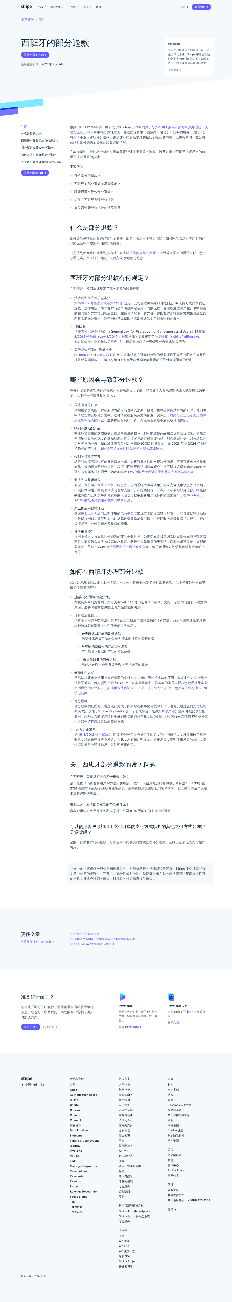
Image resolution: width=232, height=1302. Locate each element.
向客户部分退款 (173, 711)
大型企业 (124, 1084)
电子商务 (124, 1105)
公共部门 (124, 1191)
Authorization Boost (83, 1094)
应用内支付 (126, 1125)
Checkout (76, 1110)
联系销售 (200, 7)
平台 (121, 1140)
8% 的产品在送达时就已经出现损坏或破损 (132, 448)
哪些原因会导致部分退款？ (38, 147)
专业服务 (124, 1186)
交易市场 (124, 1130)
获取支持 (173, 1190)
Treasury (76, 1212)
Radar (74, 1186)
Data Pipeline (79, 1130)
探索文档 (173, 1022)
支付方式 (116, 258)
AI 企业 (123, 1151)
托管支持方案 (176, 1195)
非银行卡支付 (161, 688)
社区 (170, 1100)
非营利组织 (126, 1181)
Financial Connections (84, 1140)
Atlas (73, 1089)
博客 (170, 1094)
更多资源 (27, 19)
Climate (75, 1115)
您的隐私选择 (176, 1135)
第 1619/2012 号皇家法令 (92, 734)
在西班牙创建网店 (94, 513)
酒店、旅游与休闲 (130, 1166)
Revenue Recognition (84, 1191)
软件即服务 (126, 1145)
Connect (75, 1120)
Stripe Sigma (78, 1196)
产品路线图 (175, 1155)
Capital (74, 1105)
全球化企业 (126, 1120)
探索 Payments (129, 1026)
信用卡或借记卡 (122, 688)
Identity (75, 1145)
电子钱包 (188, 688)
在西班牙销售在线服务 (110, 485)
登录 (183, 7)
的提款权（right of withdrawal (177, 336)
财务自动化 (126, 1115)
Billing (74, 1100)
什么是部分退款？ (32, 133)
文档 (121, 1236)
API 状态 (124, 1246)
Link (73, 1161)
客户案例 (173, 1089)
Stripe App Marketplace (134, 1211)
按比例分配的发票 (142, 253)
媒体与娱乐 (126, 1176)
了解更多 (173, 69)
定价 (98, 6)
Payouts (75, 1181)
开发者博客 (126, 1266)
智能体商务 (126, 1094)
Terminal (76, 1207)
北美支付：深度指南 (86, 934)
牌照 (170, 1120)
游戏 (121, 1161)
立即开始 (29, 1026)
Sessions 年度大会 (180, 1105)
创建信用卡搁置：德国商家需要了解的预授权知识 (104, 939)
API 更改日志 (127, 1251)
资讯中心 (173, 1165)
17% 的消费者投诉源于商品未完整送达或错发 (161, 472)
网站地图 (173, 1125)
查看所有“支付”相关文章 (36, 941)
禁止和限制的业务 (179, 1115)
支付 (42, 19)
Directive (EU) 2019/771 (92, 354)
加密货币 (75, 1125)
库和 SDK (125, 1256)
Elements (76, 1135)
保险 (121, 1171)
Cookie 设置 (175, 1130)
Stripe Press (176, 1170)
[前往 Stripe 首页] (25, 1078)
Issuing (75, 1156)
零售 (121, 1196)
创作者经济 (126, 1156)
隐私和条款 (175, 1110)
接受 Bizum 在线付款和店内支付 (94, 944)
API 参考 (124, 1241)
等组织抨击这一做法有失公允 (127, 547)
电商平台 (127, 513)
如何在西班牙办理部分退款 (38, 155)
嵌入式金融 (126, 1110)
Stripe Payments (111, 711)
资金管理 (124, 1135)
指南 (170, 1084)
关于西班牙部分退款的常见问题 (41, 162)
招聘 (170, 1160)
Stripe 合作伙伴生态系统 (134, 1216)
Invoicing (76, 1151)
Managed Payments (83, 1166)
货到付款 (107, 683)
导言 (24, 126)
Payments (77, 1176)
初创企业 (124, 1089)
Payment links (79, 1171)
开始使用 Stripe (34, 54)
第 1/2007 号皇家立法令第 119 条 (98, 303)
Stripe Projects (129, 1261)
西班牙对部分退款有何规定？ (40, 140)
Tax (72, 1201)
